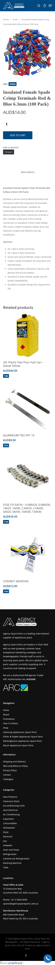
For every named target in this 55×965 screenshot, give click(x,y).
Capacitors (8, 818)
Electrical (7, 836)
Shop (5, 727)
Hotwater (7, 845)
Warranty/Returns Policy (15, 765)
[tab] (27, 172)
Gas (5, 840)
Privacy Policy (10, 770)
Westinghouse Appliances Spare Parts (22, 741)
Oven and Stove (11, 849)
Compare (9, 152)
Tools (15, 19)
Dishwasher (9, 827)
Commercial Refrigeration (16, 858)
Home (6, 19)
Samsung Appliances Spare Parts (20, 732)
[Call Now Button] (48, 958)
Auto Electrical (10, 810)
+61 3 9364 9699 (19, 899)
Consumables (10, 823)
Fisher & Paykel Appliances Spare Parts (23, 736)
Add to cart (18, 135)
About (6, 714)
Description (27, 172)
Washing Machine (12, 863)
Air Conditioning (11, 814)
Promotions (9, 718)
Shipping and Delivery (14, 761)
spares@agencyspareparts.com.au (20, 903)
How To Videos (10, 723)
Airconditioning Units (14, 805)
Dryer (6, 832)
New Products (10, 796)
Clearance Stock (11, 801)
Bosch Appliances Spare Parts (18, 745)
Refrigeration (9, 854)
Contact (7, 774)
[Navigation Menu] (50, 5)
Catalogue (8, 779)
